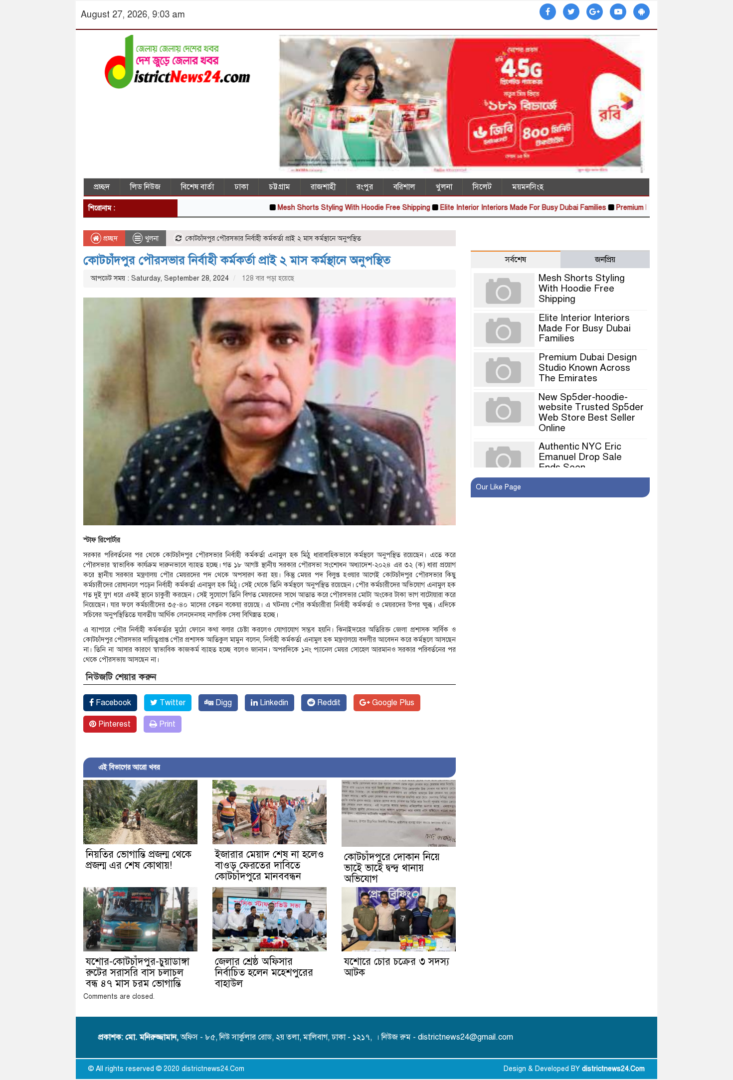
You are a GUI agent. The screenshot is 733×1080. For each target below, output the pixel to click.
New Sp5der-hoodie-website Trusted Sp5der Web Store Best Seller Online (591, 412)
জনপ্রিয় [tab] (605, 260)
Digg (222, 703)
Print (166, 724)
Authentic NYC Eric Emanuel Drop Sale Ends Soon (580, 457)
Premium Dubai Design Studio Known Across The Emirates (588, 367)
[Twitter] (571, 12)
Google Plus (392, 703)
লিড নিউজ (145, 187)
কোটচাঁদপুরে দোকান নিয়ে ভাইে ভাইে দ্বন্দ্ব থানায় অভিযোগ (392, 868)
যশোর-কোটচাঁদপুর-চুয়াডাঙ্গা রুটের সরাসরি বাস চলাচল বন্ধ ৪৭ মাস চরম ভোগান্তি (137, 972)
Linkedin (273, 703)
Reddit (328, 703)
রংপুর (365, 187)
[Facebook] (548, 12)
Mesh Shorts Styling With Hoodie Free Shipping (321, 207)
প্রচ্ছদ (102, 187)
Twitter (171, 703)
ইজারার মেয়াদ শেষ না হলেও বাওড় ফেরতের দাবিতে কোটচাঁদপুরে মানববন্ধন (269, 865)
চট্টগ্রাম (279, 187)
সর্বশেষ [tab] (515, 260)
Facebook (112, 703)
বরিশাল (404, 187)
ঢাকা (241, 187)
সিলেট (482, 187)
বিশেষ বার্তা (197, 187)
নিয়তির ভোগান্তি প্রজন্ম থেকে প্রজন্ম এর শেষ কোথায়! (138, 860)
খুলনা (444, 187)
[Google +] (594, 12)
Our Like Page (498, 487)
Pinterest (113, 724)
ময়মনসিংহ (528, 187)
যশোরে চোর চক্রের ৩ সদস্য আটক (396, 967)
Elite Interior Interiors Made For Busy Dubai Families (490, 207)
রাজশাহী (323, 187)
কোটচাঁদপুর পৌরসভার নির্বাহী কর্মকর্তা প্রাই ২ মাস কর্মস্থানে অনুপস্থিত (236, 260)
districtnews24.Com (613, 1069)
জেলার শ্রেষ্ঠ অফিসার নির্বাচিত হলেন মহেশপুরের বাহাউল (264, 972)
